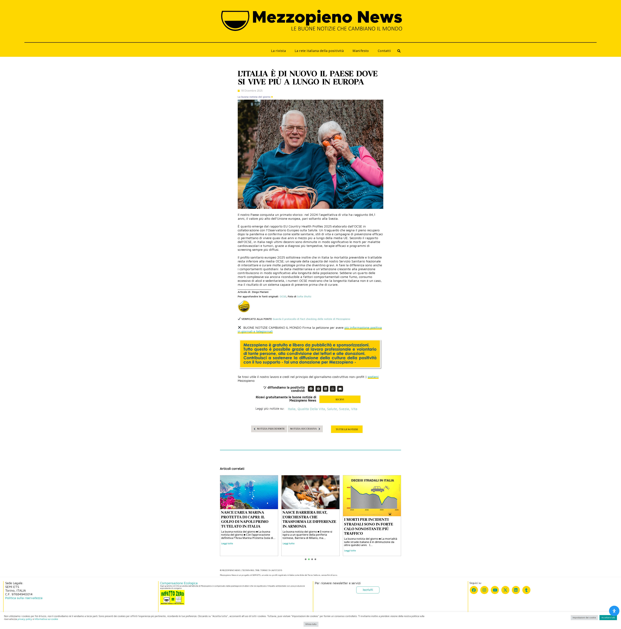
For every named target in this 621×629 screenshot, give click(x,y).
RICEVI (340, 399)
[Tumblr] (526, 590)
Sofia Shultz (304, 296)
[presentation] (305, 559)
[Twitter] (505, 590)
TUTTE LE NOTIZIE (347, 429)
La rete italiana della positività (319, 51)
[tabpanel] (249, 516)
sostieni (373, 377)
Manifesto (361, 51)
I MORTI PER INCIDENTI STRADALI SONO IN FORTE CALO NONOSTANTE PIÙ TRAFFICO (245, 526)
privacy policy (25, 619)
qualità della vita (311, 409)
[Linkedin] (516, 590)
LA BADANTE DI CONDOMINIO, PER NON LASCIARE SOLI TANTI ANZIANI (305, 519)
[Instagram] (484, 590)
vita (354, 409)
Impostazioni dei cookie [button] (584, 617)
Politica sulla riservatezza (24, 598)
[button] (311, 389)
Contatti (384, 51)
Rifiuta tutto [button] (310, 624)
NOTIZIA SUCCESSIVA (303, 428)
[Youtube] (495, 590)
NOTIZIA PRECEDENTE (271, 428)
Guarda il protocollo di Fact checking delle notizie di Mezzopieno (311, 318)
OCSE (283, 296)
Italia (291, 409)
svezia (344, 409)
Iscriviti (368, 589)
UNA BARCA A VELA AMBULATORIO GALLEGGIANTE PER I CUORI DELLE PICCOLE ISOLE (371, 519)
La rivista (278, 51)
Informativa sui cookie (46, 619)
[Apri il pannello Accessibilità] (614, 611)
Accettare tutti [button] (608, 617)
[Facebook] (474, 590)
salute (332, 409)
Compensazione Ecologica (179, 583)
